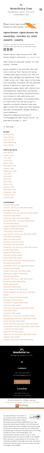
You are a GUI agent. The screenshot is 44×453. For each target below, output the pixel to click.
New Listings (8, 137)
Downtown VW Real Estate (13, 245)
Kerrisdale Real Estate (12, 263)
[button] (22, 362)
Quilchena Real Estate (12, 313)
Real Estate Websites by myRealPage (27, 402)
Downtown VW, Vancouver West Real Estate (20, 247)
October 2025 (8, 168)
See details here (33, 57)
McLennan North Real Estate (14, 282)
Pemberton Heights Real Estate (15, 303)
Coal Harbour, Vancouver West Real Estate (20, 234)
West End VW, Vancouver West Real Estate (19, 334)
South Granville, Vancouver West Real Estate (20, 324)
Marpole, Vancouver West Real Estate (18, 279)
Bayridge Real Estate (11, 210)
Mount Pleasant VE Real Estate (15, 289)
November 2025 (9, 166)
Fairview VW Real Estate (12, 255)
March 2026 (8, 163)
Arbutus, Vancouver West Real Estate (18, 208)
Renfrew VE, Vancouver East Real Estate (19, 316)
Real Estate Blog (9, 142)
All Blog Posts (8, 134)
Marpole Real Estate (11, 276)
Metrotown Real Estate (12, 287)
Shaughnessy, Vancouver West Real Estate (19, 318)
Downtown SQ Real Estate (13, 242)
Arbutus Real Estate (11, 205)
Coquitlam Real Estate (12, 237)
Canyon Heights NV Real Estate (15, 226)
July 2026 (7, 158)
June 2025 (7, 176)
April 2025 (7, 182)
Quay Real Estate (10, 311)
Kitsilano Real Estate (11, 268)
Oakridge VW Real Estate (13, 300)
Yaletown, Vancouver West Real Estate (23, 46)
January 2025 (8, 187)
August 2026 (8, 155)
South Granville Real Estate (14, 321)
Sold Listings (8, 145)
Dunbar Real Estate (11, 250)
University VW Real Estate (13, 329)
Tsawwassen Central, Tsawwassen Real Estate (21, 326)
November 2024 (9, 192)
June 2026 (7, 160)
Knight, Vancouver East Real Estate (17, 271)
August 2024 (8, 197)
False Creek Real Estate (12, 258)
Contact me (22, 382)
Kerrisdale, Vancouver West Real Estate (18, 266)
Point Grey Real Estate (12, 305)
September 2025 (10, 171)
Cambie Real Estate (11, 223)
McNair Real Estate (10, 284)
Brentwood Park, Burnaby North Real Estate (20, 213)
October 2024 (8, 195)
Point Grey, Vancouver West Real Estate (18, 308)
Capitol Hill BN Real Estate (13, 229)
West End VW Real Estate (13, 332)
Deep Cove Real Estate (12, 239)
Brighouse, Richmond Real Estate (16, 218)
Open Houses (8, 140)
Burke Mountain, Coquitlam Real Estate (19, 221)
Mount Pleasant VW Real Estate (15, 297)
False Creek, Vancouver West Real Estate (19, 260)
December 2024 (9, 189)
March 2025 (8, 184)
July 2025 (7, 174)
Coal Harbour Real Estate (13, 231)
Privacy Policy (9, 402)
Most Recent (8, 153)
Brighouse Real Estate (12, 216)
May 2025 (7, 179)
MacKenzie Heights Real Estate (15, 274)
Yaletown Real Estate (11, 337)
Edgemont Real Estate (12, 252)
